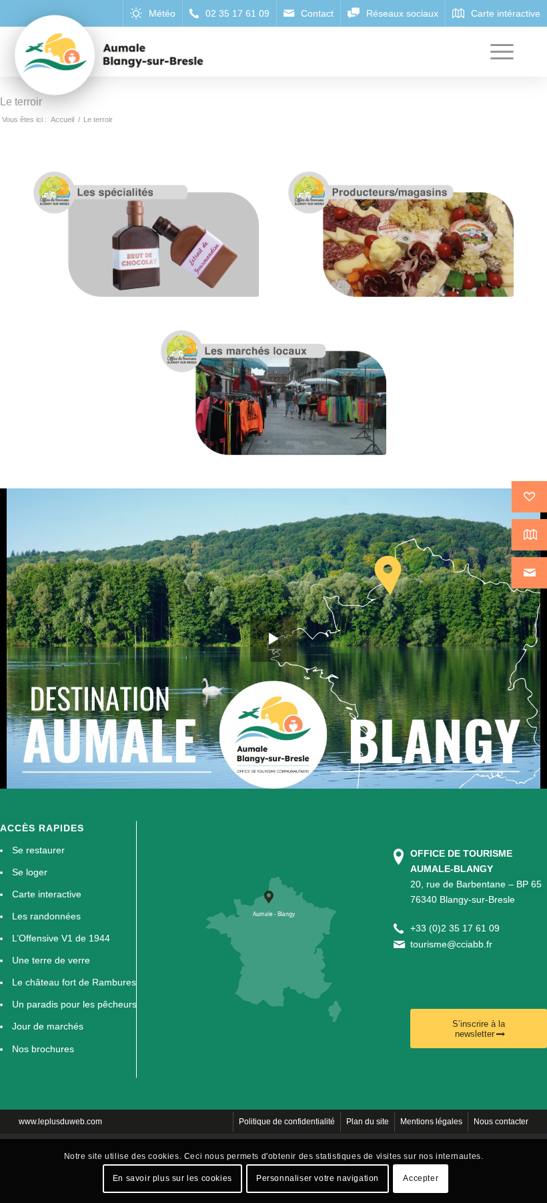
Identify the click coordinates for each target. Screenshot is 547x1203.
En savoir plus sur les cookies (172, 1178)
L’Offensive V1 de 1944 (61, 938)
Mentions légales (431, 1121)
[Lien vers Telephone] (229, 13)
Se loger (29, 872)
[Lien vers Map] (496, 13)
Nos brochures (43, 1049)
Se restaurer (38, 850)
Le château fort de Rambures (74, 982)
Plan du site (367, 1121)
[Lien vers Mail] (308, 13)
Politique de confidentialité (287, 1121)
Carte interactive (46, 894)
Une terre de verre (51, 960)
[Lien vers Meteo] (152, 13)
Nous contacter (501, 1121)
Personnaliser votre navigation (317, 1178)
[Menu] (495, 52)
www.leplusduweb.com (60, 1121)
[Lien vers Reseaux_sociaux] (392, 13)
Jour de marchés (47, 1026)
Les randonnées (46, 916)
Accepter (420, 1178)
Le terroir (21, 101)
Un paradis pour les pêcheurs (74, 1004)
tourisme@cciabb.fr (451, 944)
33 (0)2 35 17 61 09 (458, 928)
